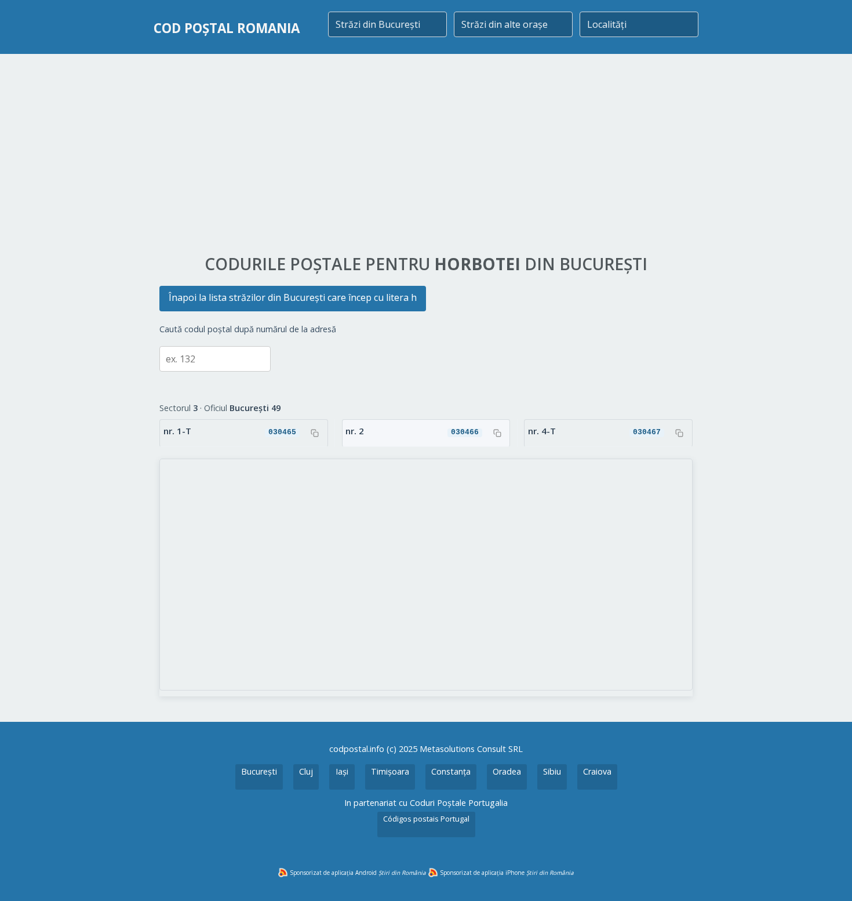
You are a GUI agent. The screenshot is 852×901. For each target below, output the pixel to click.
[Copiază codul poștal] (314, 433)
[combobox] (387, 24)
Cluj (306, 771)
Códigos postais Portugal (426, 818)
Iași (342, 771)
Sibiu (552, 771)
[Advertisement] (426, 155)
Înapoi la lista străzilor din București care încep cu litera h (293, 297)
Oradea (507, 771)
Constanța (451, 771)
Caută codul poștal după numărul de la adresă (247, 329)
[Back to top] (827, 876)
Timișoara (390, 771)
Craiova (597, 771)
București (259, 771)
